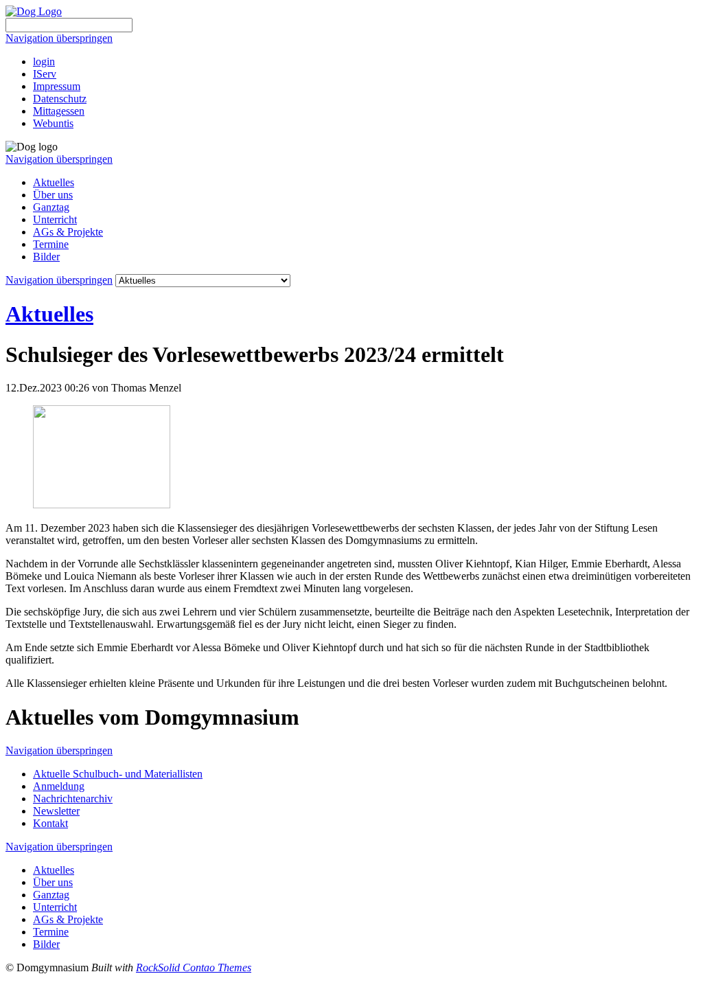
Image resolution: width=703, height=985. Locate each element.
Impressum (56, 86)
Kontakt (50, 823)
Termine (51, 244)
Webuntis (53, 123)
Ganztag (51, 207)
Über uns (53, 195)
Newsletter (56, 811)
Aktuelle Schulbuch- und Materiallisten (118, 774)
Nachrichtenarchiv (73, 798)
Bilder (46, 256)
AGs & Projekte (68, 232)
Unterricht (55, 219)
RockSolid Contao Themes (193, 967)
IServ (44, 74)
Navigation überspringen (59, 38)
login (44, 61)
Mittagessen (58, 111)
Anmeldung (58, 786)
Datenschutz (60, 98)
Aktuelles (53, 182)
